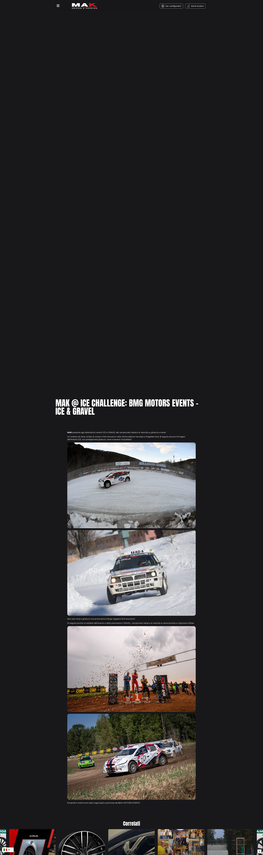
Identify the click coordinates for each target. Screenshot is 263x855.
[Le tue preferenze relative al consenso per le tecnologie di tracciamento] (259, 851)
